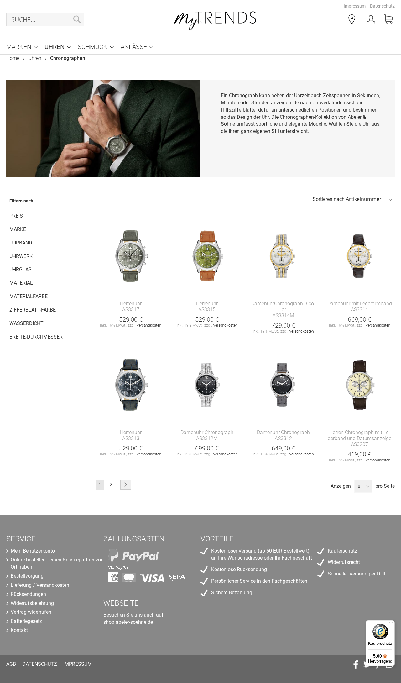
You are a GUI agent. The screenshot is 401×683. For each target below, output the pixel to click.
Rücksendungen (28, 594)
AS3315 (207, 310)
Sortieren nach (329, 199)
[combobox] (45, 19)
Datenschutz (382, 5)
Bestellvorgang (27, 576)
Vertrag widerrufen (31, 612)
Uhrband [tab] (20, 243)
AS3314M (283, 315)
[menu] (200, 46)
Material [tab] (21, 283)
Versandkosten (149, 325)
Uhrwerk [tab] (21, 256)
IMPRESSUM (77, 664)
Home (13, 58)
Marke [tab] (17, 229)
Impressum (355, 5)
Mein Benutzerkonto (33, 551)
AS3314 (359, 310)
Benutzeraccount (371, 20)
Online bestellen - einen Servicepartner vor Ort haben (56, 563)
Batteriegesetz (26, 621)
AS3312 (283, 438)
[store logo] (215, 19)
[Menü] (391, 624)
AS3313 (130, 438)
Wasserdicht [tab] (26, 323)
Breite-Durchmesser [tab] (36, 337)
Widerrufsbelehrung (32, 603)
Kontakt (19, 630)
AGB (11, 664)
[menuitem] (20, 46)
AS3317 (130, 310)
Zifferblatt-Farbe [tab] (32, 310)
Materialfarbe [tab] (28, 296)
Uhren (35, 58)
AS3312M (207, 438)
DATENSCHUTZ (39, 664)
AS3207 (359, 444)
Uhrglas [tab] (20, 269)
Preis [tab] (16, 216)
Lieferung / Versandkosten (40, 585)
